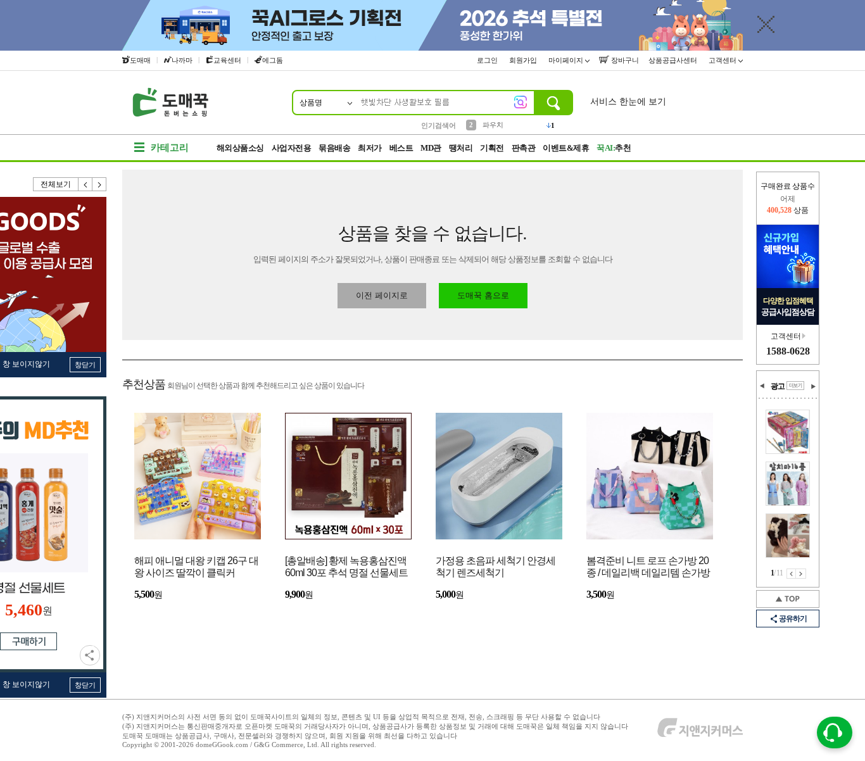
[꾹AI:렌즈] (520, 102)
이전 (85, 184)
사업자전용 (292, 148)
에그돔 (272, 60)
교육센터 (227, 60)
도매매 (140, 60)
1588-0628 (788, 351)
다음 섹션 (813, 386)
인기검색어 (438, 125)
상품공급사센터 (673, 60)
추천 (614, 148)
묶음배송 (334, 148)
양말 (489, 126)
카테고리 (170, 147)
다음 (99, 184)
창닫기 (85, 364)
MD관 (430, 148)
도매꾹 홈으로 (483, 295)
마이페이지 (566, 60)
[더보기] (795, 385)
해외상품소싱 (240, 148)
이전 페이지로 (382, 295)
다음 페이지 (801, 574)
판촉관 (524, 148)
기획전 (492, 148)
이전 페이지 (791, 574)
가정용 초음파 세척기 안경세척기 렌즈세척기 (495, 566)
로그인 (488, 60)
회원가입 (524, 60)
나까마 (182, 60)
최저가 (370, 148)
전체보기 (56, 184)
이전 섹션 (762, 386)
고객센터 (723, 60)
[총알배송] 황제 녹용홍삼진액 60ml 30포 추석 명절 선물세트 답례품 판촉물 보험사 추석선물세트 (346, 567)
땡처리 (461, 148)
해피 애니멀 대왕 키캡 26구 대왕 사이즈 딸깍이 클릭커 (196, 566)
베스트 (401, 148)
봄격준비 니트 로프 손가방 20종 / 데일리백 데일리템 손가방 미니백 (648, 567)
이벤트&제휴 (566, 148)
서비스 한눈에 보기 (628, 101)
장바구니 (624, 60)
